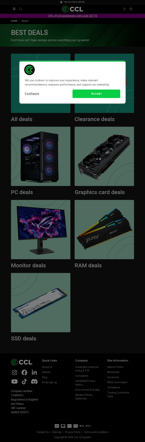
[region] (72, 82)
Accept (96, 93)
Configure (32, 93)
